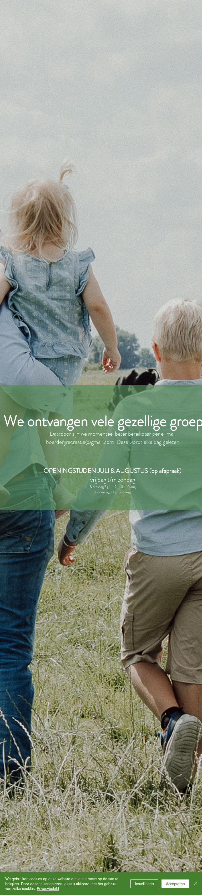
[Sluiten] (196, 883)
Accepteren (175, 883)
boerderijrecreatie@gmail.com (80, 442)
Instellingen (144, 883)
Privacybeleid (48, 888)
